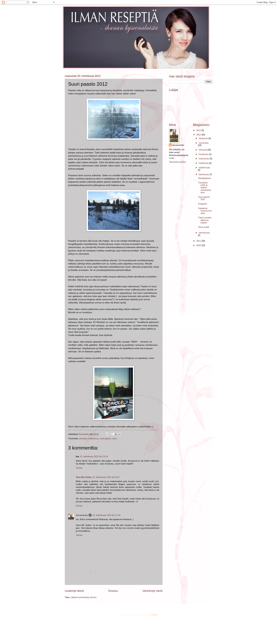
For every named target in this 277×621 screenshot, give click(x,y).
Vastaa (79, 468)
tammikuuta (204, 232)
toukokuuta (204, 158)
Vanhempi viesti (152, 590)
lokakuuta (203, 138)
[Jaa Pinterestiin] (119, 434)
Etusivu (113, 590)
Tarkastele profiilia (177, 162)
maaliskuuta (204, 167)
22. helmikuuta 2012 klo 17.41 (106, 515)
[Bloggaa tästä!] (110, 434)
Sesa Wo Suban (84, 477)
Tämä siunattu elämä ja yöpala (204, 220)
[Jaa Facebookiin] (116, 434)
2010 (198, 245)
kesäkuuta (204, 154)
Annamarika (82, 515)
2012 (198, 134)
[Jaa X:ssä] (113, 434)
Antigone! (202, 204)
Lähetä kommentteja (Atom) (83, 597)
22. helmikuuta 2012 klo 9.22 (105, 477)
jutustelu (83, 438)
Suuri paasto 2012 (204, 198)
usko (114, 438)
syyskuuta (203, 143)
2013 (198, 130)
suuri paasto (105, 438)
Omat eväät (203, 227)
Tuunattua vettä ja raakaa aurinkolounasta (204, 187)
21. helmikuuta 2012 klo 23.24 (94, 456)
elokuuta (203, 150)
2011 (198, 241)
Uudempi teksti (74, 590)
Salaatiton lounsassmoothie (205, 210)
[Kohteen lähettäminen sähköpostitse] (107, 434)
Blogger (154, 614)
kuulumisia (93, 438)
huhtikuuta (204, 163)
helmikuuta (204, 174)
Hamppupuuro (204, 178)
